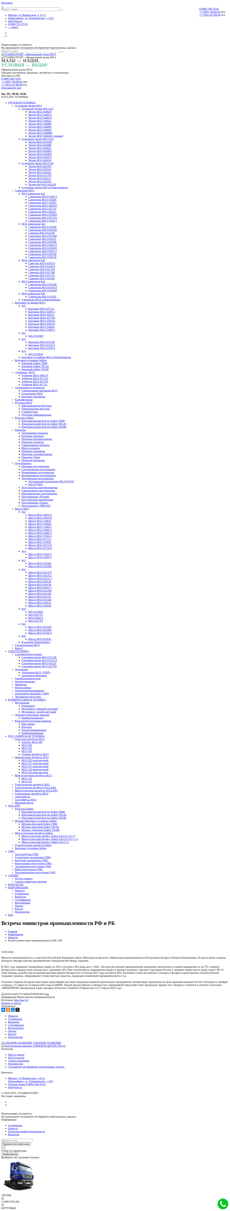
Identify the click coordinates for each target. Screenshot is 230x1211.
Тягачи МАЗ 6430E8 (40, 154)
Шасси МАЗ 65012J (39, 602)
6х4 (24, 339)
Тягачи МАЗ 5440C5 (40, 114)
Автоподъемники (25, 681)
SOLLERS (14, 805)
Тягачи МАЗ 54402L (40, 120)
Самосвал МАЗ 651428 (41, 278)
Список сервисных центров (31, 881)
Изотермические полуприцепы (39, 493)
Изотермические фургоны (37, 405)
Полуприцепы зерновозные (37, 499)
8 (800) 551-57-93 (18, 24)
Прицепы (20, 430)
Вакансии (20, 896)
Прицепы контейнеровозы (37, 439)
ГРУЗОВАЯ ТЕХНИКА (22, 102)
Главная (12, 931)
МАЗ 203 (27, 745)
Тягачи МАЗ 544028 (39, 111)
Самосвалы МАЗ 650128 (42, 254)
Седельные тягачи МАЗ (28, 105)
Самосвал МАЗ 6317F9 (41, 269)
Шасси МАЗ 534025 (39, 520)
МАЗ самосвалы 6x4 (33, 223)
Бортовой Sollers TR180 (35, 369)
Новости (20, 890)
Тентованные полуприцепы (38, 478)
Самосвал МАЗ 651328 (41, 233)
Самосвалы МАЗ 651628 (42, 284)
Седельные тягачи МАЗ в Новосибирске (45, 187)
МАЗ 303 (27, 751)
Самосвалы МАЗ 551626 (42, 226)
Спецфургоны (30, 411)
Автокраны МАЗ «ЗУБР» (36, 672)
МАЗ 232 (27, 778)
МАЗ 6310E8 (35, 336)
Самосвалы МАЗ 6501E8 (42, 229)
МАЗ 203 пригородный (35, 760)
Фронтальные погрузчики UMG (33, 863)
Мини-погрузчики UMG (29, 869)
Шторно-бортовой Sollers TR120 (40, 827)
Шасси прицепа (31, 448)
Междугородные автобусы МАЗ (33, 775)
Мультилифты (23, 687)
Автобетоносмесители (28, 678)
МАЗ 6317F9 (35, 620)
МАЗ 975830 (35, 484)
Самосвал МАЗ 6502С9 (41, 263)
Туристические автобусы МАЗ (32, 784)
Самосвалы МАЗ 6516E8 (42, 290)
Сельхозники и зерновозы (30, 387)
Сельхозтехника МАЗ (27, 645)
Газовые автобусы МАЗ (35, 754)
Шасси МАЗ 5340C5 (40, 533)
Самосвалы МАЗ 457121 (42, 208)
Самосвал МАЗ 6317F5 (41, 275)
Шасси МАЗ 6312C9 (40, 572)
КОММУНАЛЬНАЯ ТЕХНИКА (27, 699)
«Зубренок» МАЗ (25, 372)
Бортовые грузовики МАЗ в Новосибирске (46, 357)
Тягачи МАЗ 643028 (39, 160)
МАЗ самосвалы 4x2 (33, 193)
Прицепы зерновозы (33, 451)
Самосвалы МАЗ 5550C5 (42, 220)
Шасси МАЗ (22, 508)
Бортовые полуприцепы (35, 466)
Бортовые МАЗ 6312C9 (41, 348)
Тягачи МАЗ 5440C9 (40, 117)
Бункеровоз (28, 705)
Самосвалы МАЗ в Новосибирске (41, 299)
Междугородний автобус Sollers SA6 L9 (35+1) (48, 836)
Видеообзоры (22, 902)
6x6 (24, 351)
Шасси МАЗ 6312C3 (40, 578)
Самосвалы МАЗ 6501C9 (42, 245)
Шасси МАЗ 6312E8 (40, 590)
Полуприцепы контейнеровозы (40, 487)
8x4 (24, 624)
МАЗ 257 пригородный (35, 763)
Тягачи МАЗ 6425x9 (39, 181)
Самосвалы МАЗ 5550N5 (42, 214)
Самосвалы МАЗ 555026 (42, 199)
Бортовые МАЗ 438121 (41, 314)
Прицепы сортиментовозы (37, 454)
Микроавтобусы (24, 802)
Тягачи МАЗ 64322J (39, 178)
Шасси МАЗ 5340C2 (40, 527)
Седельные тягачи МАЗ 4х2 (37, 108)
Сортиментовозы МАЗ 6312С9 (39, 660)
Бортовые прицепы (33, 436)
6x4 (24, 569)
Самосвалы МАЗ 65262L (42, 296)
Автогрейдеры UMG (27, 854)
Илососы (27, 727)
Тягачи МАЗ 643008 (39, 145)
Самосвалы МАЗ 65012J (42, 239)
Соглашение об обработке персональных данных (36, 1066)
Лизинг (19, 905)
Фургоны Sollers (24, 417)
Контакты (7, 2)
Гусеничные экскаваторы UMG (33, 857)
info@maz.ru (15, 21)
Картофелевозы (24, 399)
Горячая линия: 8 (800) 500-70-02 (27, 1084)
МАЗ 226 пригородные (35, 772)
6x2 (24, 333)
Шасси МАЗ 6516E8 (40, 630)
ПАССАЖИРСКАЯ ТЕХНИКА (26, 736)
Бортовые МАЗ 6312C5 (41, 345)
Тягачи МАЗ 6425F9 (39, 166)
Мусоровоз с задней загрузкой (39, 711)
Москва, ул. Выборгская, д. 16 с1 (27, 15)
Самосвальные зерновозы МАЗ (39, 390)
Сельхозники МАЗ (32, 393)
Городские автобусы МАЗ (29, 739)
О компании (22, 893)
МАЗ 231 (27, 781)
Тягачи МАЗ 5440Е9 (40, 129)
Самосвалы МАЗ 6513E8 (42, 236)
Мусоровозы (22, 702)
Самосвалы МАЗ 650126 (42, 257)
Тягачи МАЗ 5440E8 (40, 126)
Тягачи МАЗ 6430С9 (40, 157)
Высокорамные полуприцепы (39, 475)
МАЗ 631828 (35, 354)
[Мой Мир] (13, 1010)
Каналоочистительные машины (33, 720)
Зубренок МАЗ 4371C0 (35, 378)
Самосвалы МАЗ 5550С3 (42, 196)
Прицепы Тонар (31, 457)
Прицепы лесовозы (33, 442)
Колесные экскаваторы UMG (31, 860)
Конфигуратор (10, 1154)
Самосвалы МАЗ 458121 (42, 211)
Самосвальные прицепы (36, 445)
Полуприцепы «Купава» (36, 496)
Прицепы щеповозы (33, 460)
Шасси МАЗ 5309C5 (40, 557)
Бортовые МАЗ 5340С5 (41, 330)
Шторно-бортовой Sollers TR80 (39, 824)
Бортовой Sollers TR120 (35, 366)
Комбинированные (32, 717)
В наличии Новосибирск (36, 642)
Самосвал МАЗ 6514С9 (41, 266)
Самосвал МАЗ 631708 (41, 272)
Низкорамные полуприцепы (38, 472)
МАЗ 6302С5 (35, 617)
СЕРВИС (13, 875)
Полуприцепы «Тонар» (35, 502)
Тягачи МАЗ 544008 (39, 123)
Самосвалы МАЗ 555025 (42, 202)
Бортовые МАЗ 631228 (41, 342)
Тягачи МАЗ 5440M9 (40, 133)
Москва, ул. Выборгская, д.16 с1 (26, 1078)
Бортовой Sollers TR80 (34, 363)
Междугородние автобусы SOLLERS (36, 790)
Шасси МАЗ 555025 (39, 542)
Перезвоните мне (11, 87)
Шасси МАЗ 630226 (39, 605)
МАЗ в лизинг (16, 1054)
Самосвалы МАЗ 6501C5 (42, 251)
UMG (11, 851)
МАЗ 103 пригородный (35, 769)
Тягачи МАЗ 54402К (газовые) (45, 136)
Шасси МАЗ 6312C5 (40, 575)
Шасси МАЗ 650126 (39, 581)
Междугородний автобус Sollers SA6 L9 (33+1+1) (50, 839)
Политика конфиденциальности (26, 1131)
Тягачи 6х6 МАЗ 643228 (42, 184)
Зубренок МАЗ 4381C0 (35, 375)
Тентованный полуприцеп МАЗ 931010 (51, 481)
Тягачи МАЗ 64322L (40, 172)
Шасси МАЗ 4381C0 (40, 514)
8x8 (24, 636)
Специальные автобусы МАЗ (31, 793)
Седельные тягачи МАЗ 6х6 (37, 163)
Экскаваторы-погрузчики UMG (33, 866)
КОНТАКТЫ (15, 884)
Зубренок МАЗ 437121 (34, 384)
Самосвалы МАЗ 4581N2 (42, 205)
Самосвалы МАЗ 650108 (42, 242)
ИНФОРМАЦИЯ (18, 887)
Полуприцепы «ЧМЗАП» (36, 505)
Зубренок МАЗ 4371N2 (35, 381)
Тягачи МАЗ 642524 (39, 169)
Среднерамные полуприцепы (38, 469)
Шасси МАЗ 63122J (39, 596)
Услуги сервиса (23, 878)
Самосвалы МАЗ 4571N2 (42, 217)
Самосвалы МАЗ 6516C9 (42, 287)
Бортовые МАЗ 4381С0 (41, 323)
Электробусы (22, 796)
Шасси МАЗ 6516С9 (40, 633)
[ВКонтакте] (3, 1010)
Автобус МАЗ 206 (32, 742)
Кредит (19, 908)
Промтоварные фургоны (36, 408)
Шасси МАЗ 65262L (40, 639)
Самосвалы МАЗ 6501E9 (42, 248)
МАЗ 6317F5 (35, 614)
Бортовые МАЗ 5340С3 (41, 311)
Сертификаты (23, 899)
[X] (17, 1010)
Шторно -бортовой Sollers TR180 (40, 830)
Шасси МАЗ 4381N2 (40, 517)
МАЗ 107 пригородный (35, 766)
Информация (15, 934)
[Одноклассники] (8, 1010)
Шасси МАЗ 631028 (39, 563)
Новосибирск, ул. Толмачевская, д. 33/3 (30, 1081)
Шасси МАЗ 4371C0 (40, 545)
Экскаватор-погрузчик (28, 696)
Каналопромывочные (34, 730)
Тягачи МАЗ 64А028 (40, 142)
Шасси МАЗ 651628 (39, 627)
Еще (10, 914)
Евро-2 (19, 648)
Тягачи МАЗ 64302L (40, 148)
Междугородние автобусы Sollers (34, 833)
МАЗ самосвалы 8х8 (33, 293)
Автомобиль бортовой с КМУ (32, 693)
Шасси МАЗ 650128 (39, 584)
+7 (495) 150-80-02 (209, 11)
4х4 (24, 551)
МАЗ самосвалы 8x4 (33, 281)
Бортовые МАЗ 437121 (41, 308)
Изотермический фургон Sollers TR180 (44, 427)
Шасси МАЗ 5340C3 (40, 530)
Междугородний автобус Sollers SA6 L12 (45, 842)
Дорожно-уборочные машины (32, 714)
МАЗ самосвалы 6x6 (33, 260)
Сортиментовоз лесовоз (28, 654)
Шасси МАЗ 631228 (39, 593)
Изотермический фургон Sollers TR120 (44, 423)
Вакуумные (28, 724)
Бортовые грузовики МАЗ (30, 302)
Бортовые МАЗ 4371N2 (41, 317)
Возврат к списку (11, 1003)
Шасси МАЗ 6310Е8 (40, 566)
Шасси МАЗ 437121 (39, 539)
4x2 (24, 305)
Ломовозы (21, 684)
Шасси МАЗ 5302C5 (40, 554)
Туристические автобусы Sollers (33, 845)
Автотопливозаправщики (29, 690)
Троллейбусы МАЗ (25, 799)
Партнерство (22, 911)
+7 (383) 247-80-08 (209, 14)
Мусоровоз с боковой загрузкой (40, 708)
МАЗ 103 (27, 748)
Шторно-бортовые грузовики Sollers (36, 821)
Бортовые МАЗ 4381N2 (41, 320)
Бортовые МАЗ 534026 (41, 326)
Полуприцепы (23, 463)
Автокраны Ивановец (34, 675)
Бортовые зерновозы (33, 396)
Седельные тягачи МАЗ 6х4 (37, 139)
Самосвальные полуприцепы (38, 490)
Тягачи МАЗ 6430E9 (40, 151)
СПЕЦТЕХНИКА (18, 651)
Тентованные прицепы (35, 433)
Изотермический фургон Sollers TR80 (43, 420)
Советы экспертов (18, 1060)
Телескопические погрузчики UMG (35, 872)
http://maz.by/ (21, 1000)
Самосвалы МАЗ (24, 190)
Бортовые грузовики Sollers (30, 360)
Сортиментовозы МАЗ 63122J (39, 663)
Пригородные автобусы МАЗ (31, 757)
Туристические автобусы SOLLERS (35, 787)
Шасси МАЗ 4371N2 (40, 548)
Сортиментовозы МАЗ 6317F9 (39, 666)
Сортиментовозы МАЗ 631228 (39, 657)
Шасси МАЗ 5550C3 (40, 536)
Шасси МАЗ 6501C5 (40, 587)
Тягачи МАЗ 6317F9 (39, 175)
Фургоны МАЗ (23, 402)
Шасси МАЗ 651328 (39, 599)
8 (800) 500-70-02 (209, 8)
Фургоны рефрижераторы (36, 414)
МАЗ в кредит (16, 1057)
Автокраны (21, 669)
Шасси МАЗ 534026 (39, 523)
